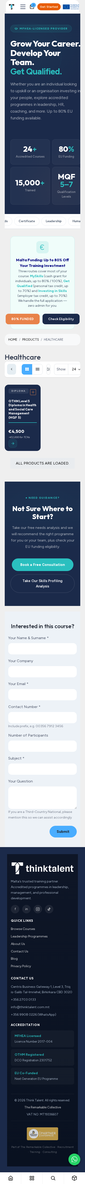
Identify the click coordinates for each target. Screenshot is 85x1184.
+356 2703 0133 (23, 1000)
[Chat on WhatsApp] (74, 1159)
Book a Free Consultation (42, 565)
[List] (37, 369)
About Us (18, 944)
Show (61, 369)
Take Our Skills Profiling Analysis (42, 583)
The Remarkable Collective (42, 1107)
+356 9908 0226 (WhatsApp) (33, 1015)
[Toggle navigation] (22, 6)
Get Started (49, 6)
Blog (14, 959)
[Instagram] (38, 909)
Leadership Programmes (29, 936)
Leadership (52, 221)
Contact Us (19, 951)
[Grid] (27, 369)
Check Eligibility (61, 319)
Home (12, 339)
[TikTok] (49, 909)
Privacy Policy (21, 966)
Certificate (25, 221)
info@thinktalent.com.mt (30, 1007)
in (26, 909)
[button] (63, 831)
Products (30, 339)
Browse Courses (23, 929)
